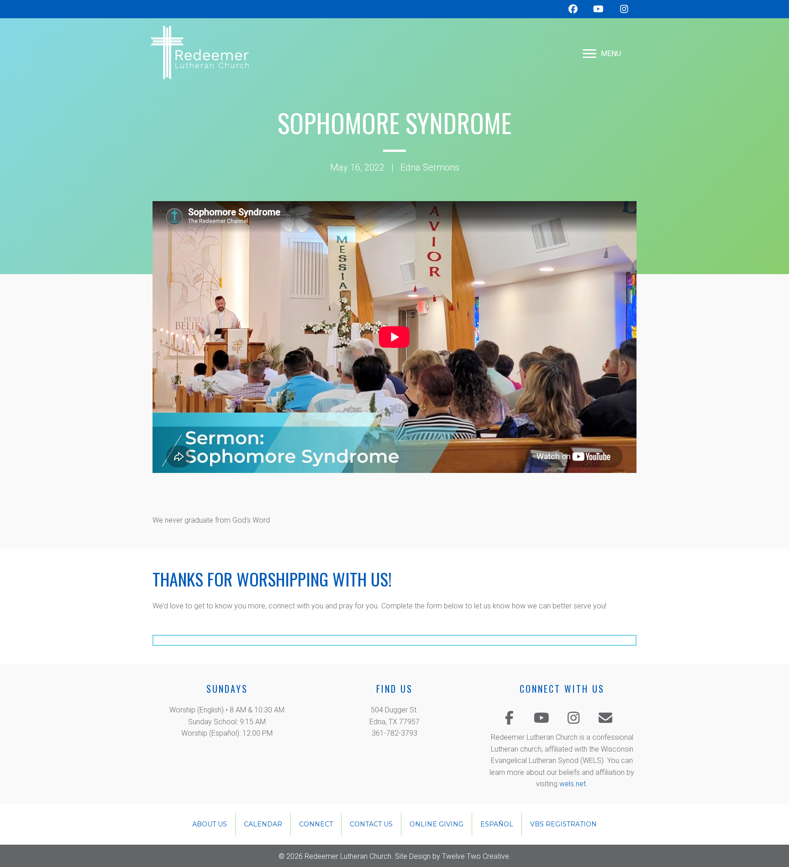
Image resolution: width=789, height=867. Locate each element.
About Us (209, 824)
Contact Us (371, 824)
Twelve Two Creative (475, 856)
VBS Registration (563, 824)
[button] (509, 718)
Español (496, 824)
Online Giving (436, 824)
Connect (316, 824)
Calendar (263, 824)
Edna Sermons (429, 167)
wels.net (572, 783)
